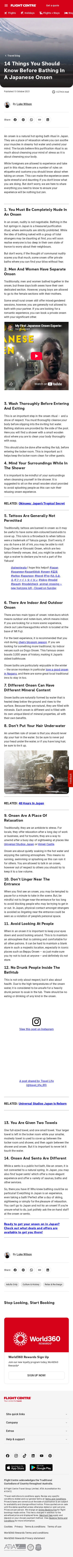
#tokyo (43, 580)
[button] (70, 778)
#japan (54, 567)
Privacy (19, 1526)
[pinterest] (50, 1455)
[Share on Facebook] (15, 119)
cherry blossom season (33, 642)
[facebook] (7, 1455)
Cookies (8, 1526)
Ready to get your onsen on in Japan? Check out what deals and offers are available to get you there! (32, 1228)
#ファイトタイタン (26, 580)
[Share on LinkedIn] (47, 119)
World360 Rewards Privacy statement (24, 1538)
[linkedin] (33, 1455)
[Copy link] (39, 119)
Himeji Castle (46, 844)
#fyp (47, 575)
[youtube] (41, 1455)
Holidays (29, 13)
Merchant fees (46, 1515)
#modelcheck (30, 584)
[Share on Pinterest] (23, 119)
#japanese (17, 571)
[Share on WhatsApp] (31, 119)
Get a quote (52, 5)
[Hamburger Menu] (6, 5)
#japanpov (27, 575)
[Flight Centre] (23, 5)
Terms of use (54, 1526)
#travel (39, 575)
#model (52, 580)
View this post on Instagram (36, 1029)
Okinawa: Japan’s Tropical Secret (42, 503)
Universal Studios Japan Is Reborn (43, 1103)
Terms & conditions (35, 1526)
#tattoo (15, 575)
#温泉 (54, 571)
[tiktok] (24, 1455)
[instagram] (16, 1455)
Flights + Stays (51, 13)
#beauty (16, 584)
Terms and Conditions (55, 1499)
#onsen (45, 571)
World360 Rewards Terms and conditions (26, 1532)
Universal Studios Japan (19, 844)
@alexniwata (19, 567)
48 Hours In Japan (31, 803)
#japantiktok (32, 571)
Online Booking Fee (48, 1510)
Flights (12, 13)
